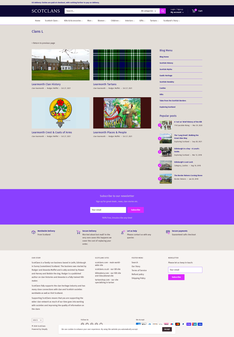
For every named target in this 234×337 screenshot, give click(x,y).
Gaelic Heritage (166, 75)
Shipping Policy (138, 278)
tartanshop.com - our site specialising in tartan (106, 281)
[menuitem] (36, 21)
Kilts (161, 94)
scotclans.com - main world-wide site (108, 263)
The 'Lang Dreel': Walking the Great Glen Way (186, 136)
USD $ (35, 320)
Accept (167, 329)
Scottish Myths (166, 69)
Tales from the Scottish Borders (173, 101)
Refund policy (138, 274)
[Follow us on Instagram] (91, 324)
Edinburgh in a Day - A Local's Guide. (186, 150)
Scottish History (166, 63)
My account (176, 12)
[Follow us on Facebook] (82, 324)
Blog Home (164, 57)
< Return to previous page (43, 43)
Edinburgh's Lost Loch (183, 162)
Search (135, 262)
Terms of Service (139, 270)
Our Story (136, 266)
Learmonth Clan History (46, 84)
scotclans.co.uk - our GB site (107, 269)
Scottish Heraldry (167, 82)
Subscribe (135, 210)
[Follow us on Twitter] (87, 324)
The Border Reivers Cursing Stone (188, 175)
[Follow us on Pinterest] (96, 324)
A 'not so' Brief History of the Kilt (188, 122)
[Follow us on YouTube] (101, 324)
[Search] (163, 11)
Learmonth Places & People (110, 132)
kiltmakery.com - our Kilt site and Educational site (108, 274)
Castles (163, 88)
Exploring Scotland (167, 107)
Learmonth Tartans (104, 84)
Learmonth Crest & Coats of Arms (52, 132)
